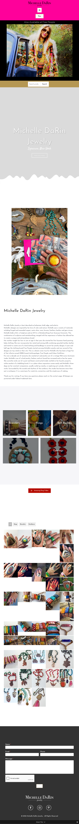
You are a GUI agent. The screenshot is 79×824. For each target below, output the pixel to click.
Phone (42, 751)
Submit (39, 786)
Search (44, 84)
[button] (39, 155)
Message (9, 759)
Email (7, 751)
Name (8, 744)
